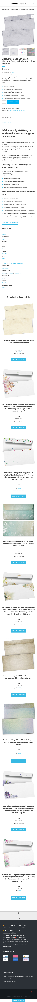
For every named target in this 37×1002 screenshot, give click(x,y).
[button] (32, 16)
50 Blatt (4, 234)
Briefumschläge (14, 9)
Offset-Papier (5, 283)
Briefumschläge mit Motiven (27, 9)
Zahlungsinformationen (27, 994)
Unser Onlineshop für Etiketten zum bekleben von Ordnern (18, 976)
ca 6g (3, 287)
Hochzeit (4, 273)
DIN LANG (4, 253)
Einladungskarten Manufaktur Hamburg (18, 112)
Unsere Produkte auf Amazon (10, 979)
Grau (3, 249)
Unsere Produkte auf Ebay (9, 981)
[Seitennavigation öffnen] (5, 3)
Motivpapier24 (5, 9)
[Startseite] (18, 3)
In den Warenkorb (13, 102)
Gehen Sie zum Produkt (18, 359)
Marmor (4, 239)
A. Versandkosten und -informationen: (21, 996)
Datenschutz (17, 994)
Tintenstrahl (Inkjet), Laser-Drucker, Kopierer (13, 263)
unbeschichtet (5, 268)
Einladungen (10, 273)
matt (6, 278)
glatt (3, 278)
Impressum (10, 994)
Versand (13, 72)
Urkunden (16, 273)
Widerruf (9, 996)
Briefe (21, 273)
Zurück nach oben (18, 917)
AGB (5, 994)
